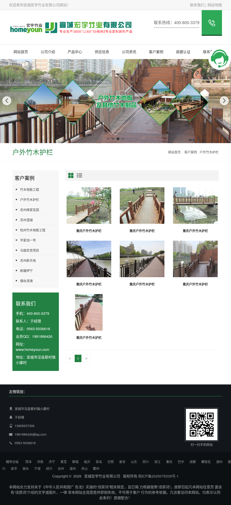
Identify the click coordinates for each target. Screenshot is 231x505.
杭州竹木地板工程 (32, 230)
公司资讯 (129, 51)
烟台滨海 (26, 280)
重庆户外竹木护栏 (89, 230)
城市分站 (12, 461)
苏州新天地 (28, 260)
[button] (108, 139)
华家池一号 (28, 240)
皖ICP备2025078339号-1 (158, 476)
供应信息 (102, 51)
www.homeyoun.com (32, 349)
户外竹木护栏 (209, 152)
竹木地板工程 (29, 189)
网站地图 (215, 4)
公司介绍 (48, 51)
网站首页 (21, 51)
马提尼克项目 (29, 250)
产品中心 (75, 51)
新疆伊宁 (26, 270)
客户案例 (156, 51)
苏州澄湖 (26, 219)
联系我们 (197, 4)
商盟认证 (183, 51)
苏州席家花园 (29, 209)
